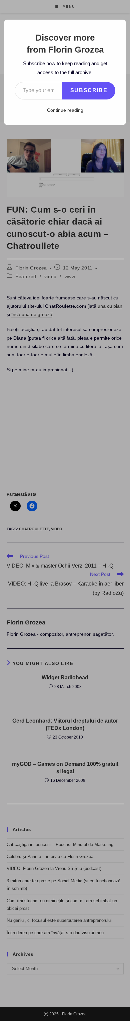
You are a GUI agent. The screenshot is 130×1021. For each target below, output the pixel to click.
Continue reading (65, 110)
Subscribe (88, 90)
